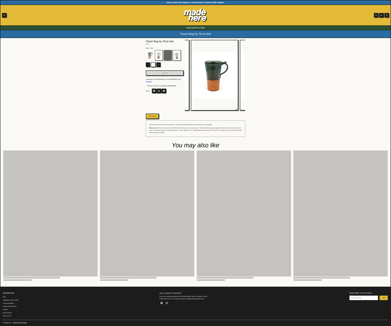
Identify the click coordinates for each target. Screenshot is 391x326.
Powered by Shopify (20, 323)
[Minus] (148, 64)
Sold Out (165, 73)
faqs (4, 297)
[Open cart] (386, 15)
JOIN (383, 298)
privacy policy (7, 312)
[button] (4, 15)
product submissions (10, 306)
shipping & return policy (11, 300)
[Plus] (158, 64)
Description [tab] (152, 116)
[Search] (376, 15)
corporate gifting (8, 303)
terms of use (7, 316)
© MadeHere (7, 323)
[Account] (381, 15)
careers (5, 309)
